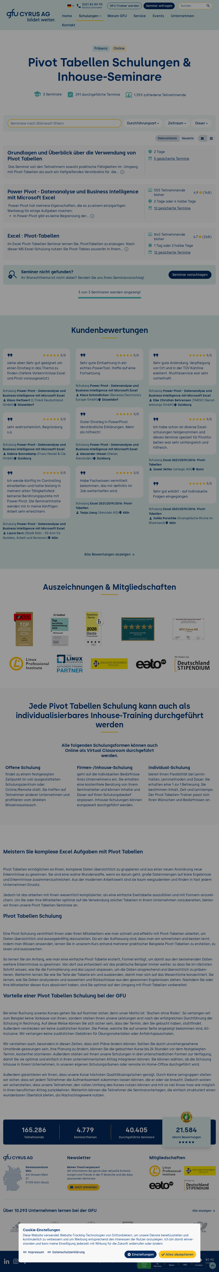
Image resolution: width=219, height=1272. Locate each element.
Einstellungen (142, 1254)
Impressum (36, 1252)
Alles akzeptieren (179, 1254)
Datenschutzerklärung (68, 1252)
